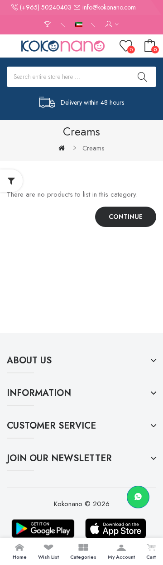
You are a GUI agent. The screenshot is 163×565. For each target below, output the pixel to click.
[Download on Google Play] (43, 528)
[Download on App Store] (115, 528)
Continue (126, 216)
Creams (93, 148)
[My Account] (112, 24)
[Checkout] (48, 24)
